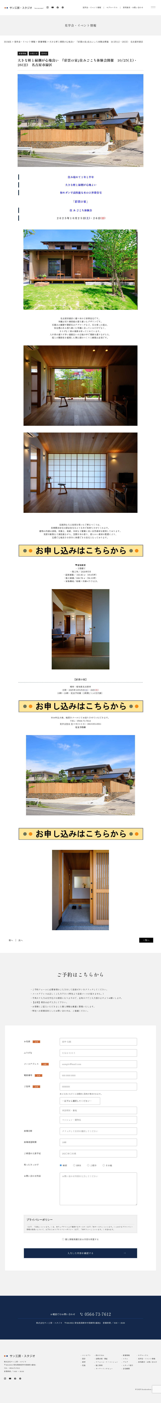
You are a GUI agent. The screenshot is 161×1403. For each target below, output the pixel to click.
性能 (84, 1365)
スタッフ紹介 (128, 1365)
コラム (125, 1358)
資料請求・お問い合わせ (133, 7)
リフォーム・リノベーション (107, 1362)
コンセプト (86, 1355)
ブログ (125, 1362)
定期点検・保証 (102, 1358)
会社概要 (126, 1368)
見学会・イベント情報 (92, 7)
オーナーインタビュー (104, 1368)
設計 (84, 1358)
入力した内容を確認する (80, 1253)
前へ (11, 940)
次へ (20, 940)
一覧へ (146, 940)
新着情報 (126, 1355)
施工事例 (99, 1365)
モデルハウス (111, 7)
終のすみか (100, 1355)
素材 (84, 1362)
